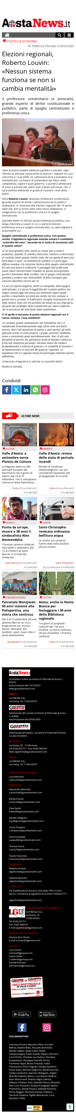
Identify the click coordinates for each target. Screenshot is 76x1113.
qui (19, 230)
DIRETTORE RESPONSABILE (23, 772)
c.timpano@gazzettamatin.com (25, 830)
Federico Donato (44, 46)
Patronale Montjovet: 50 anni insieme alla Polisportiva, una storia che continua (19, 608)
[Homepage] (7, 35)
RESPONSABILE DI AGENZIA (23, 933)
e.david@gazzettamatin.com (24, 811)
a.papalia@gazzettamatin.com (25, 840)
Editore (13, 694)
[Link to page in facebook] (6, 389)
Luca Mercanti (29, 488)
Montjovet (13, 641)
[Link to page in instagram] (45, 389)
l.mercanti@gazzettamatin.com (25, 779)
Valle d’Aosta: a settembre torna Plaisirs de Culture (16, 457)
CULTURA (9, 448)
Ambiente (47, 448)
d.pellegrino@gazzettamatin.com (26, 821)
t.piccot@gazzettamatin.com (24, 849)
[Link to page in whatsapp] (35, 389)
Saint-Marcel (12, 562)
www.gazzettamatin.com (22, 688)
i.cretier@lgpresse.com (21, 959)
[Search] (59, 35)
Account (13, 945)
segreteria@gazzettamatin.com (30, 751)
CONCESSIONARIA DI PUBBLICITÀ (43, 907)
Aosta (16, 488)
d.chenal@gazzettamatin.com (24, 802)
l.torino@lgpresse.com (21, 953)
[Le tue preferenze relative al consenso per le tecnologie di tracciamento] (69, 1107)
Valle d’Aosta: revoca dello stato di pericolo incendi (56, 457)
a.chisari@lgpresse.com (28, 940)
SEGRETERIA (15, 864)
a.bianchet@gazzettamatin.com (25, 792)
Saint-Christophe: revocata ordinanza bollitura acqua (54, 531)
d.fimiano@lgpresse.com (22, 965)
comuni (46, 522)
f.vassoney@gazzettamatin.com (25, 859)
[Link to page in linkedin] (25, 389)
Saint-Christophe (64, 562)
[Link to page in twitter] (16, 389)
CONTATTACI (16, 886)
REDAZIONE (15, 741)
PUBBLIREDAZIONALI (15, 597)
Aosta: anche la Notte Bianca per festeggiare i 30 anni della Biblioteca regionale (56, 610)
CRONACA (10, 522)
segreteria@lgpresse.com (29, 927)
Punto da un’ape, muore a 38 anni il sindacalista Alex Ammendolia (16, 533)
